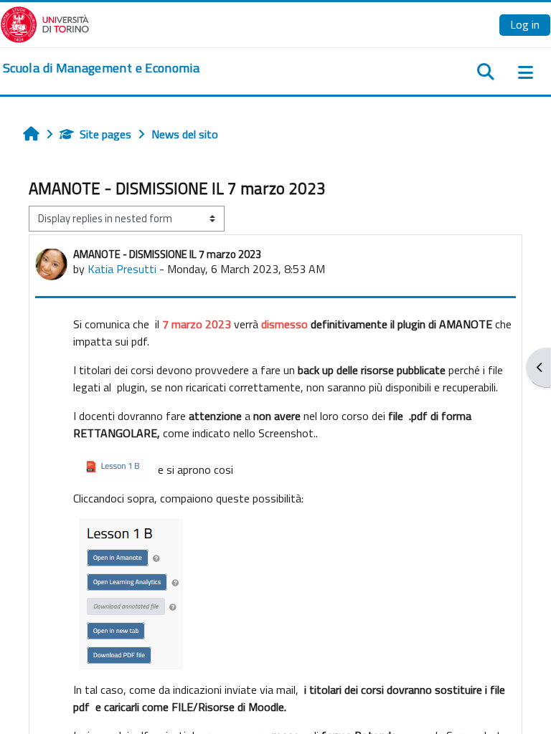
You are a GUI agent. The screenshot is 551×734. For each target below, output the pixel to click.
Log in (525, 24)
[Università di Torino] (45, 23)
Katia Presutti (122, 268)
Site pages (105, 134)
